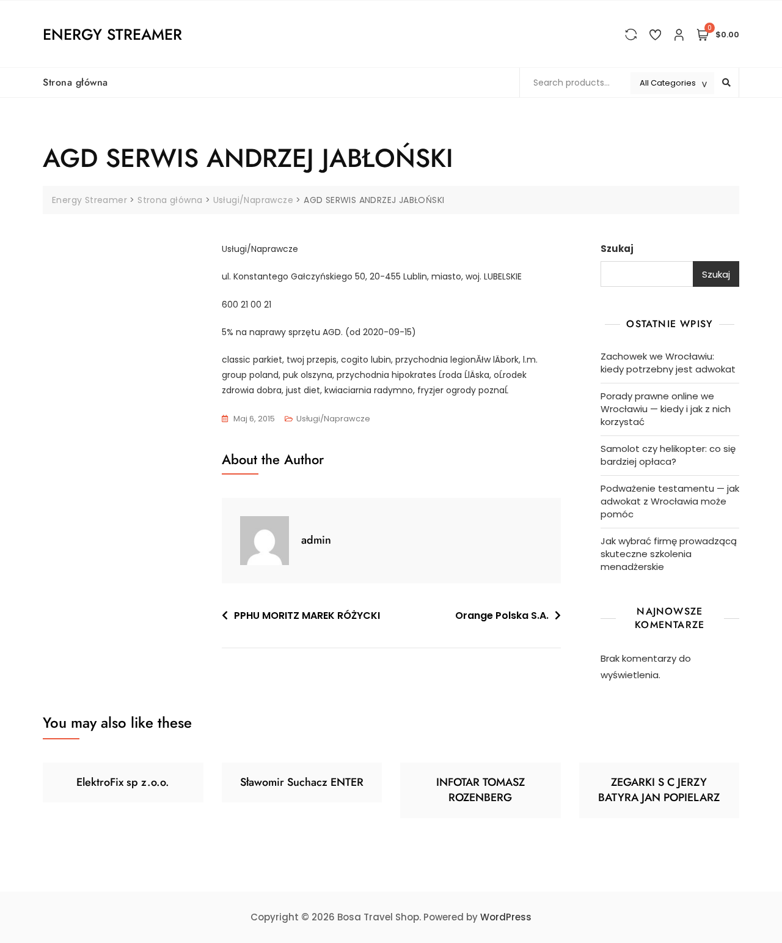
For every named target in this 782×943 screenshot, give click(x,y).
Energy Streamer (112, 34)
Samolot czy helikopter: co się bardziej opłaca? (668, 455)
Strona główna (75, 82)
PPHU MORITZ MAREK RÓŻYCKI (307, 615)
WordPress (506, 917)
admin (316, 540)
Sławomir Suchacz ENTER (302, 782)
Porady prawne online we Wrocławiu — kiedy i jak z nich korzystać (666, 409)
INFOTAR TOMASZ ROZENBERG (480, 789)
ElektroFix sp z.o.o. (122, 782)
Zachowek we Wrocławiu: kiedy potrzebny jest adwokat (668, 362)
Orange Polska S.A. (502, 615)
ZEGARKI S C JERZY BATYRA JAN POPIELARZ (659, 789)
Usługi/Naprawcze (333, 418)
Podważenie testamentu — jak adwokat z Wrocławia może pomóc (670, 501)
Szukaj (617, 248)
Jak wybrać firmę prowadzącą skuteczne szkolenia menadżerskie (669, 553)
